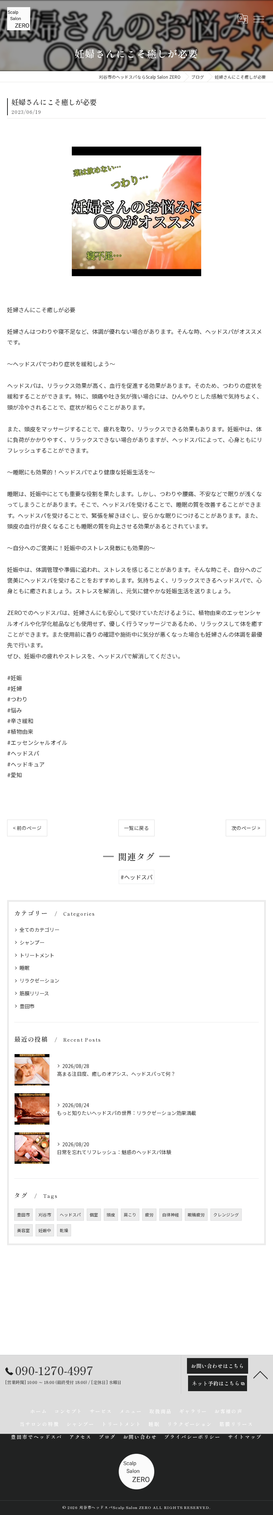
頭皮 (111, 1214)
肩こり (130, 1214)
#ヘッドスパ (136, 877)
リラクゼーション (39, 980)
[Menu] (258, 18)
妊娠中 (44, 1230)
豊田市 (27, 1006)
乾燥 (64, 1230)
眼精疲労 (196, 1214)
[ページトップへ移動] (260, 1374)
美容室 (23, 1230)
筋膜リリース (34, 993)
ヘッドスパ (70, 1214)
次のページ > (245, 827)
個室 (94, 1214)
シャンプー (32, 942)
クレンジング (226, 1214)
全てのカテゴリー (39, 929)
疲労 (149, 1214)
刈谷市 (44, 1214)
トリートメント (37, 955)
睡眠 (25, 967)
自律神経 (170, 1214)
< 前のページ (27, 827)
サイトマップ (245, 1436)
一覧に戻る (136, 827)
